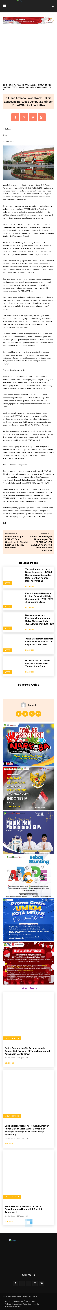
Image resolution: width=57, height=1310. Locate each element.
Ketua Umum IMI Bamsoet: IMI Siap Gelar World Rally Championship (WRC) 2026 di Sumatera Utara (39, 597)
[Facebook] (15, 117)
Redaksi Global (10, 1058)
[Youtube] (38, 714)
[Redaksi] (24, 705)
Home (5, 85)
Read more (29, 586)
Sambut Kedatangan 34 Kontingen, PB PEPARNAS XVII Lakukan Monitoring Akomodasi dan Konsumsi (41, 543)
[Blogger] (15, 1283)
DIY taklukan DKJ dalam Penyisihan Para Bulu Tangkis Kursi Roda (37, 663)
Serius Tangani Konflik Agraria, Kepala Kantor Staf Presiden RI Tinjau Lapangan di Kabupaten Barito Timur (27, 1051)
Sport (12, 85)
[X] (24, 117)
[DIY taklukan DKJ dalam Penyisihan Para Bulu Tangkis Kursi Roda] (13, 666)
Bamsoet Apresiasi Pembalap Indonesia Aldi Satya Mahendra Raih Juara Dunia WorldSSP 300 (39, 619)
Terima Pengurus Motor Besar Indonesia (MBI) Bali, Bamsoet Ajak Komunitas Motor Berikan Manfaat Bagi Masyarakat (39, 575)
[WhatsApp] (42, 117)
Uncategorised (12, 1038)
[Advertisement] (28, 54)
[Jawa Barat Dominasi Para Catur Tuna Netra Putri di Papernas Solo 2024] (13, 644)
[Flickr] (28, 1283)
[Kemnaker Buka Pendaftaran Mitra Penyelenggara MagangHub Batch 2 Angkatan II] (28, 1176)
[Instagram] (25, 714)
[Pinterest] (33, 117)
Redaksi (8, 129)
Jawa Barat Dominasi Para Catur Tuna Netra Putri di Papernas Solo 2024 (39, 641)
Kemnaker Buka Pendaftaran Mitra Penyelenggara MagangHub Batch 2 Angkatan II (23, 1209)
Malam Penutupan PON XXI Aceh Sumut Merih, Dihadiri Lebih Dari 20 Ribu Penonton (16, 542)
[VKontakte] (41, 1283)
